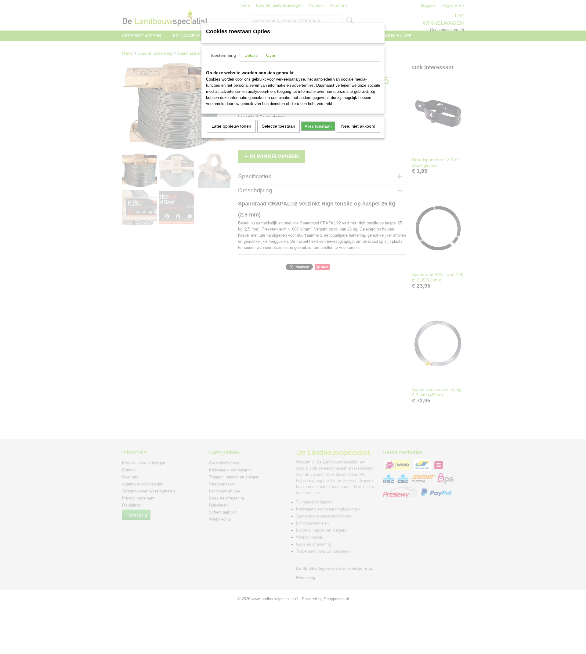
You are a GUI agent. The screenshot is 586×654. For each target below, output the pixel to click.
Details (251, 55)
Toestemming (223, 55)
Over (271, 55)
